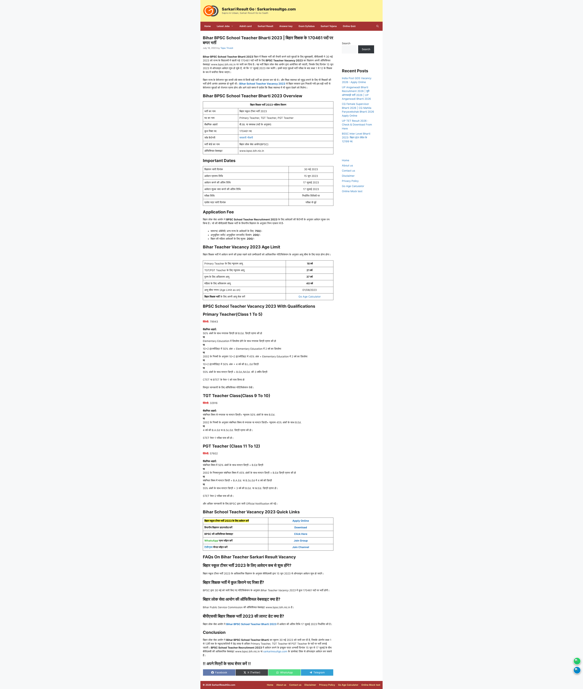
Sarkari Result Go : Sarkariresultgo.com (259, 9)
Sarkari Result (265, 26)
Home (207, 26)
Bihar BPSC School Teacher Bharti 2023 (251, 624)
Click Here (300, 533)
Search (346, 43)
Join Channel (300, 547)
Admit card (245, 26)
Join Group (301, 540)
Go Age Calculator (309, 296)
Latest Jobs (223, 26)
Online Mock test (352, 191)
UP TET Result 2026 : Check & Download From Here (357, 124)
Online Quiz (349, 26)
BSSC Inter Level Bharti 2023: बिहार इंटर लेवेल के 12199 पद (356, 137)
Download (300, 527)
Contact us (348, 170)
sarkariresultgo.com (275, 651)
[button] (377, 26)
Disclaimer (348, 175)
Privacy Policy (350, 180)
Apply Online (300, 520)
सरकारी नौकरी (246, 137)
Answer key (286, 26)
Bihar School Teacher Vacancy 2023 (262, 83)
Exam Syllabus (307, 26)
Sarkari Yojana (329, 26)
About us (347, 165)
